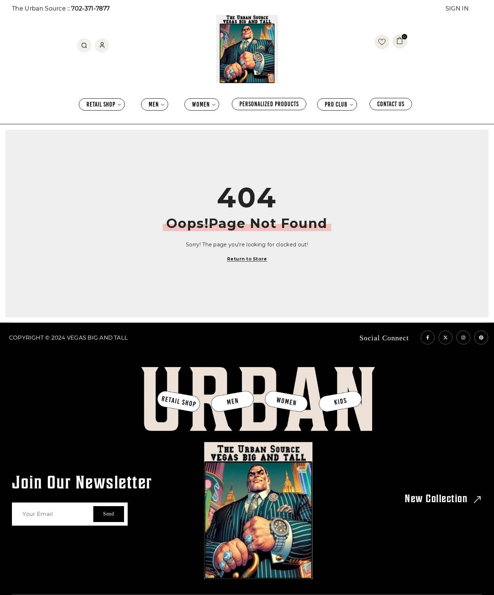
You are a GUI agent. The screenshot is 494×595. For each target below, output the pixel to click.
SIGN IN (457, 8)
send (108, 514)
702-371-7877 (90, 8)
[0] (382, 42)
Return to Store (247, 259)
